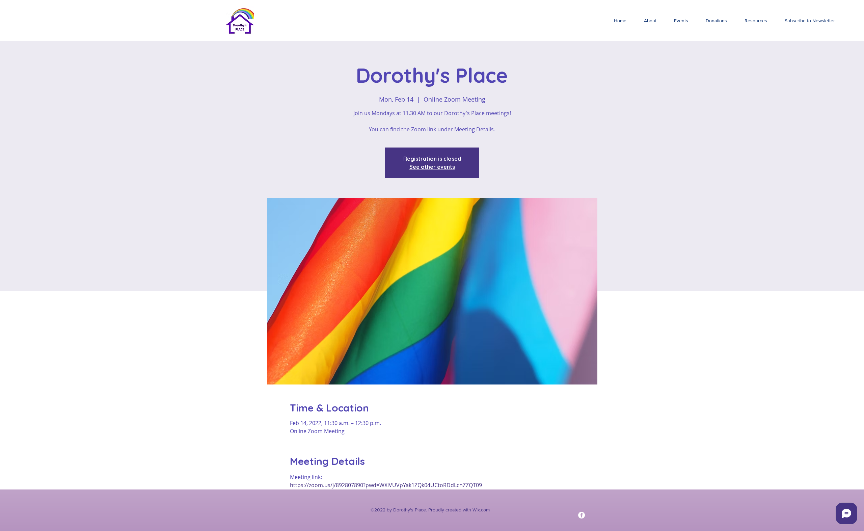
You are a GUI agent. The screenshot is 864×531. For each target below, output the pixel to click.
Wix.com (481, 509)
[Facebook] (581, 515)
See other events (432, 166)
